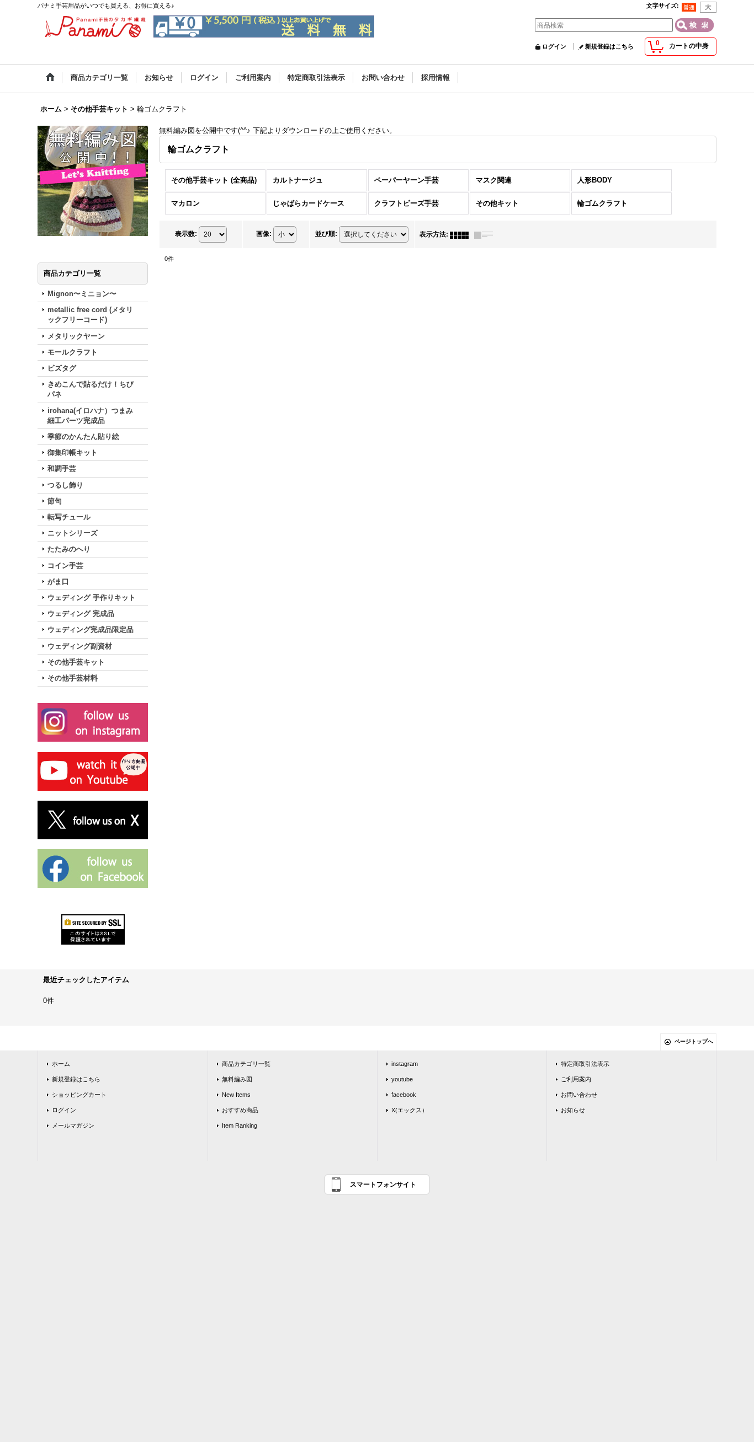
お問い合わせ (579, 1094)
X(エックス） (409, 1110)
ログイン (554, 46)
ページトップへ (694, 1041)
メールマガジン (73, 1125)
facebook (403, 1094)
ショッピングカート (79, 1094)
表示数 (186, 234)
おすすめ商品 (240, 1110)
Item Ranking (239, 1125)
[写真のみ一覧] (462, 234)
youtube (402, 1079)
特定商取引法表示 (585, 1063)
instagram (404, 1063)
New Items (236, 1094)
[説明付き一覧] (486, 234)
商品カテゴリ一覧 (246, 1063)
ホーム (61, 1063)
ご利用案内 (576, 1079)
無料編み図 (237, 1079)
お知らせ (573, 1110)
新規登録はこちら (609, 46)
